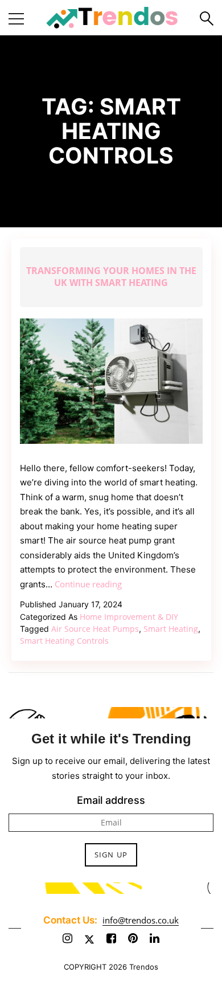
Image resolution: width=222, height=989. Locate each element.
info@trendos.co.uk (140, 920)
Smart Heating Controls (64, 640)
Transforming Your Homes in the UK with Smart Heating (111, 276)
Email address (111, 800)
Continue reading (88, 584)
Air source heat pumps (95, 628)
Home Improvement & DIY (129, 616)
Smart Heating (170, 628)
